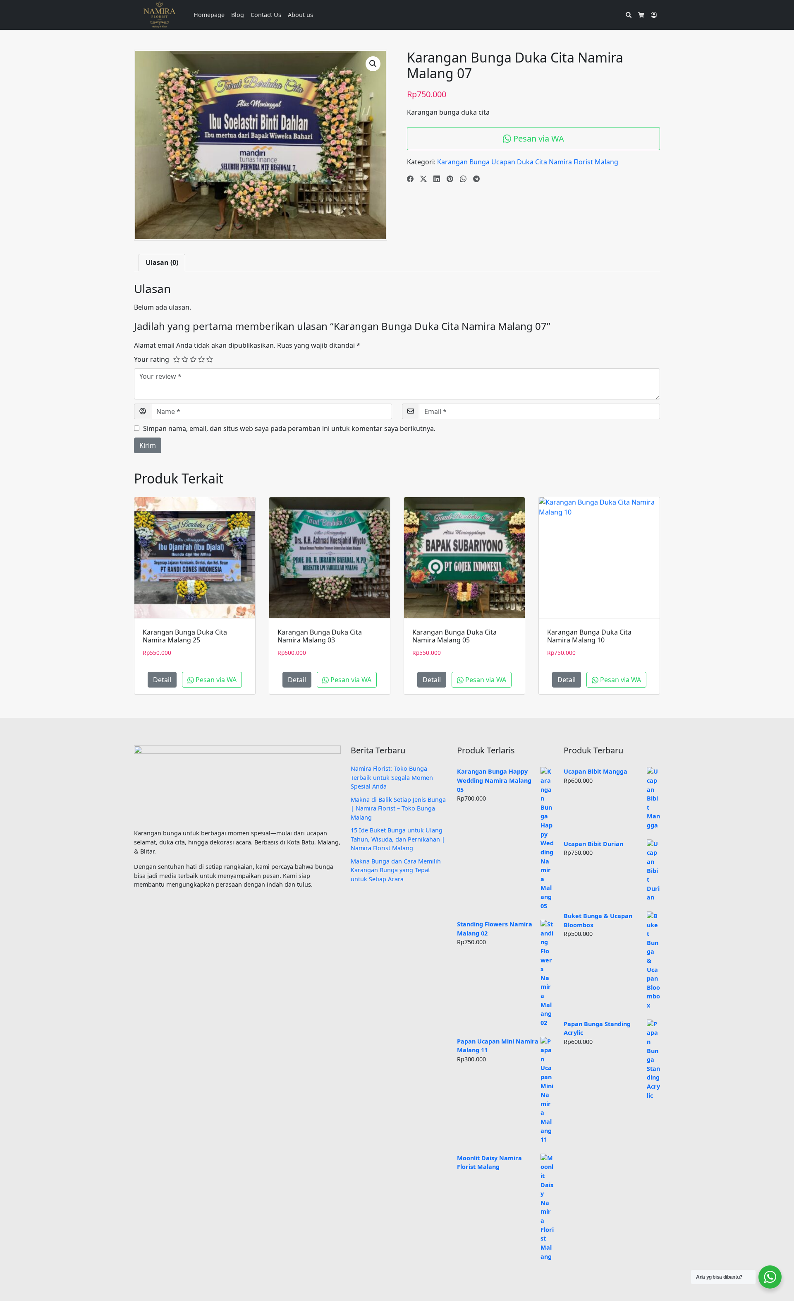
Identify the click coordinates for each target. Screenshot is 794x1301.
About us (300, 15)
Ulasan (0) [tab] (162, 262)
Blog (237, 15)
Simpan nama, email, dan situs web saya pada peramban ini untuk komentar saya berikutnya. (289, 428)
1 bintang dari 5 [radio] (176, 359)
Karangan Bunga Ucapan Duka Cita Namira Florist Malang (527, 161)
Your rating (151, 359)
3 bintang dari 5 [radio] (193, 359)
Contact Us (266, 15)
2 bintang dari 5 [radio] (185, 359)
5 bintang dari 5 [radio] (209, 359)
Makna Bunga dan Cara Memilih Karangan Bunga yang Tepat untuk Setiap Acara (396, 870)
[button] (373, 63)
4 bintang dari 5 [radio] (201, 359)
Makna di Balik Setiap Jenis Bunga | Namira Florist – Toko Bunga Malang (398, 808)
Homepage (209, 15)
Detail (162, 679)
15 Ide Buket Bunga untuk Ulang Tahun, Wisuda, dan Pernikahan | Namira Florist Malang (398, 839)
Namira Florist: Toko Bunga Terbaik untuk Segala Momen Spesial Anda (392, 777)
